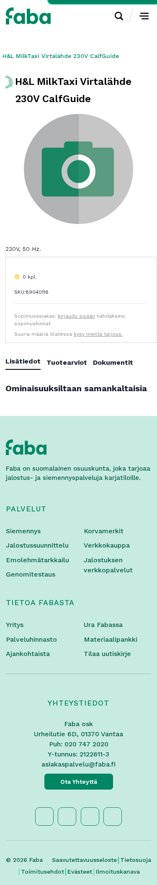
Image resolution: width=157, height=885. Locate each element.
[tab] (25, 363)
